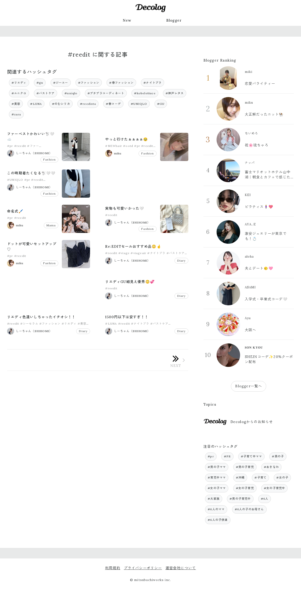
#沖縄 (240, 477)
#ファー (33, 146)
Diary (181, 260)
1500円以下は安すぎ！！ (126, 317)
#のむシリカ (61, 104)
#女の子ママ (217, 488)
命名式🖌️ (15, 211)
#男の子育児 (245, 467)
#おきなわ (271, 467)
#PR (227, 456)
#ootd (128, 146)
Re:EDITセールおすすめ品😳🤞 (133, 246)
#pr (10, 146)
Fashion (49, 159)
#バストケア (45, 93)
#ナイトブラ (152, 82)
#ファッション (88, 82)
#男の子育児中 (240, 498)
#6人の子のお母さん (249, 509)
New (127, 20)
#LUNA (36, 104)
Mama (51, 225)
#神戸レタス (175, 93)
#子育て (260, 477)
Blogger (174, 20)
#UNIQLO (139, 104)
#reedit (20, 146)
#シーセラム (29, 323)
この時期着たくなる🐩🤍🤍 (31, 173)
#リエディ (19, 82)
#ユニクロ (19, 93)
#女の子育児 (245, 488)
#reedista (88, 104)
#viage (124, 253)
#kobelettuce (144, 93)
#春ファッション (121, 82)
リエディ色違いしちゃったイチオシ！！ (41, 317)
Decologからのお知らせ (251, 422)
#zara (16, 114)
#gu (39, 82)
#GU (161, 104)
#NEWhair (113, 146)
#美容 (16, 104)
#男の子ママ (217, 467)
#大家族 (214, 498)
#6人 (265, 498)
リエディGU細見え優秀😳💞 (130, 281)
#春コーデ (113, 104)
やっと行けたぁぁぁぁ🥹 (126, 139)
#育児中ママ (217, 477)
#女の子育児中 (274, 488)
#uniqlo (70, 93)
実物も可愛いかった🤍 (124, 208)
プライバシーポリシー (143, 568)
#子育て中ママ (251, 456)
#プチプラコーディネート (105, 93)
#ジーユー (60, 82)
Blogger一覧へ (248, 386)
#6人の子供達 (218, 520)
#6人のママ (216, 509)
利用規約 (112, 568)
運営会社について (181, 568)
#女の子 (282, 477)
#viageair (138, 253)
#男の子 (278, 456)
